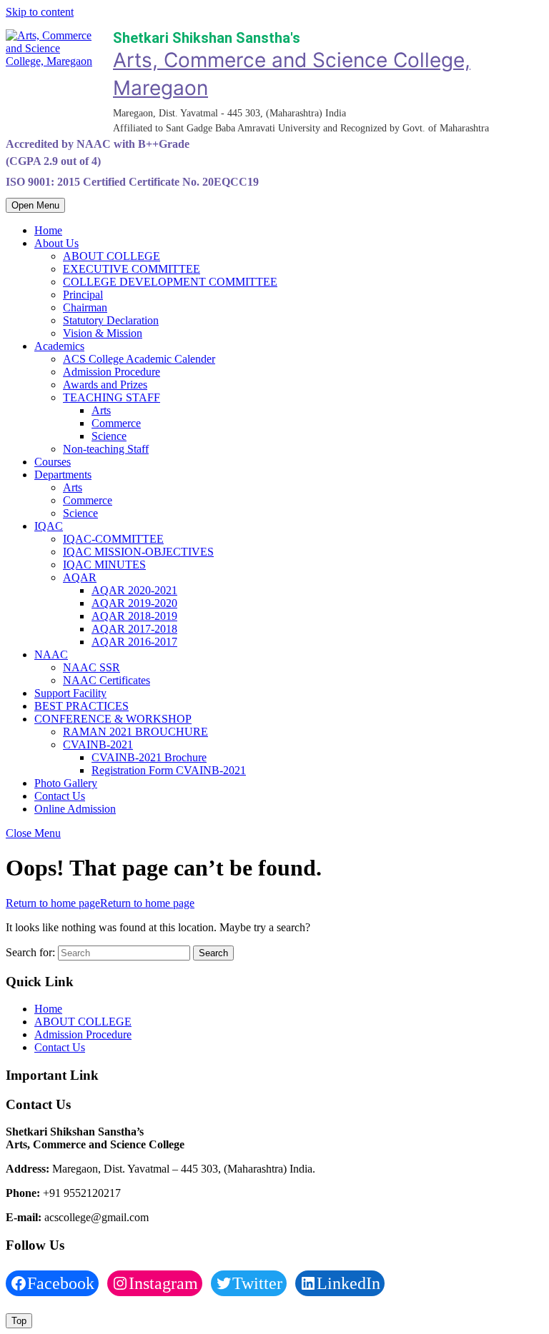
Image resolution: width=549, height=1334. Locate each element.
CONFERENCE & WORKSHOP (113, 719)
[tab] (35, 205)
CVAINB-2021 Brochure (149, 757)
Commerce (116, 423)
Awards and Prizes (105, 384)
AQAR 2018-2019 (134, 616)
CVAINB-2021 (98, 744)
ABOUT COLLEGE (111, 256)
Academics (59, 346)
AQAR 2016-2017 (134, 642)
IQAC (48, 526)
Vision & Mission (102, 333)
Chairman (85, 307)
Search (213, 953)
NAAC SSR (91, 667)
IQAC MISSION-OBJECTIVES (138, 552)
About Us (56, 243)
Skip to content (40, 12)
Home (48, 230)
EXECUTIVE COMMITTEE (131, 269)
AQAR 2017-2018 (134, 629)
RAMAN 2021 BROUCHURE (135, 732)
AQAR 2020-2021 (134, 590)
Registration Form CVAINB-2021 (169, 770)
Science (109, 436)
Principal (83, 295)
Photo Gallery (65, 783)
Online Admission (75, 809)
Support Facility (70, 693)
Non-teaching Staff (106, 449)
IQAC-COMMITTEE (113, 539)
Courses (52, 462)
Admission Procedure (111, 372)
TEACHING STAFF (111, 397)
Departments (63, 474)
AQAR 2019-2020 (134, 603)
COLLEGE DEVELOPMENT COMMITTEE (170, 282)
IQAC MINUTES (104, 564)
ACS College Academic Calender (139, 359)
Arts (101, 410)
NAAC (51, 654)
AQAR (80, 577)
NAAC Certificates (106, 680)
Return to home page (100, 903)
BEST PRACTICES (81, 706)
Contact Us (59, 796)
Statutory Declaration (111, 320)
